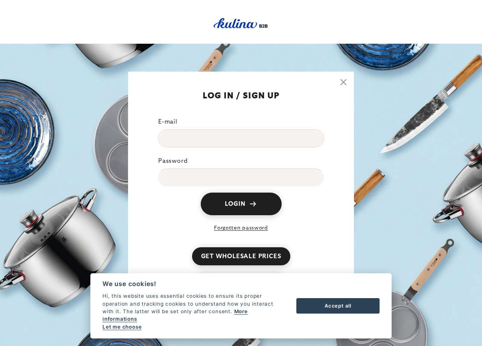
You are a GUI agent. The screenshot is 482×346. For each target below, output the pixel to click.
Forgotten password (241, 228)
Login (235, 204)
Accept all (338, 306)
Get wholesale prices (241, 256)
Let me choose (122, 327)
